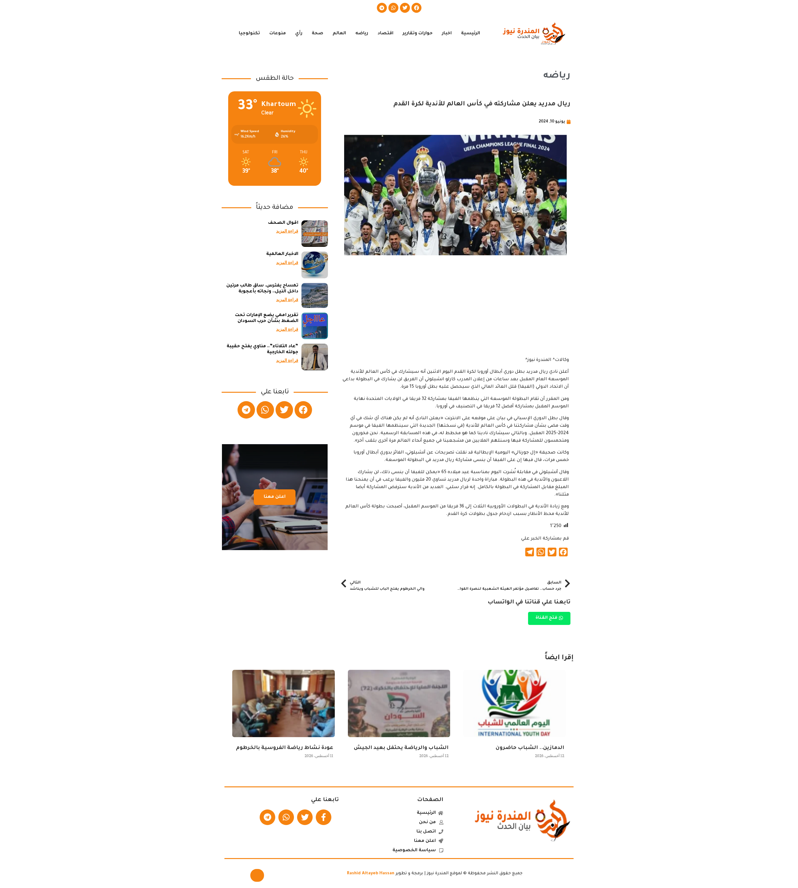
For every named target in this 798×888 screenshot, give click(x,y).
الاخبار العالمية (282, 254)
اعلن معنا (275, 497)
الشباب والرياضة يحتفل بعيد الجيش (401, 748)
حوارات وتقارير (418, 33)
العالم (339, 33)
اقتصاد (385, 33)
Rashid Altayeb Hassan (370, 873)
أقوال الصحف (283, 223)
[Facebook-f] (323, 817)
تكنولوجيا (249, 33)
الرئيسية (470, 33)
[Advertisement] (455, 313)
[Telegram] (382, 8)
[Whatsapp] (393, 8)
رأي (298, 33)
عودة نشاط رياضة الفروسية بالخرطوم (284, 748)
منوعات (277, 33)
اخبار (447, 33)
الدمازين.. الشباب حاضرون (530, 748)
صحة (317, 33)
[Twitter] (405, 8)
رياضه (361, 33)
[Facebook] (416, 8)
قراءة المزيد (287, 230)
